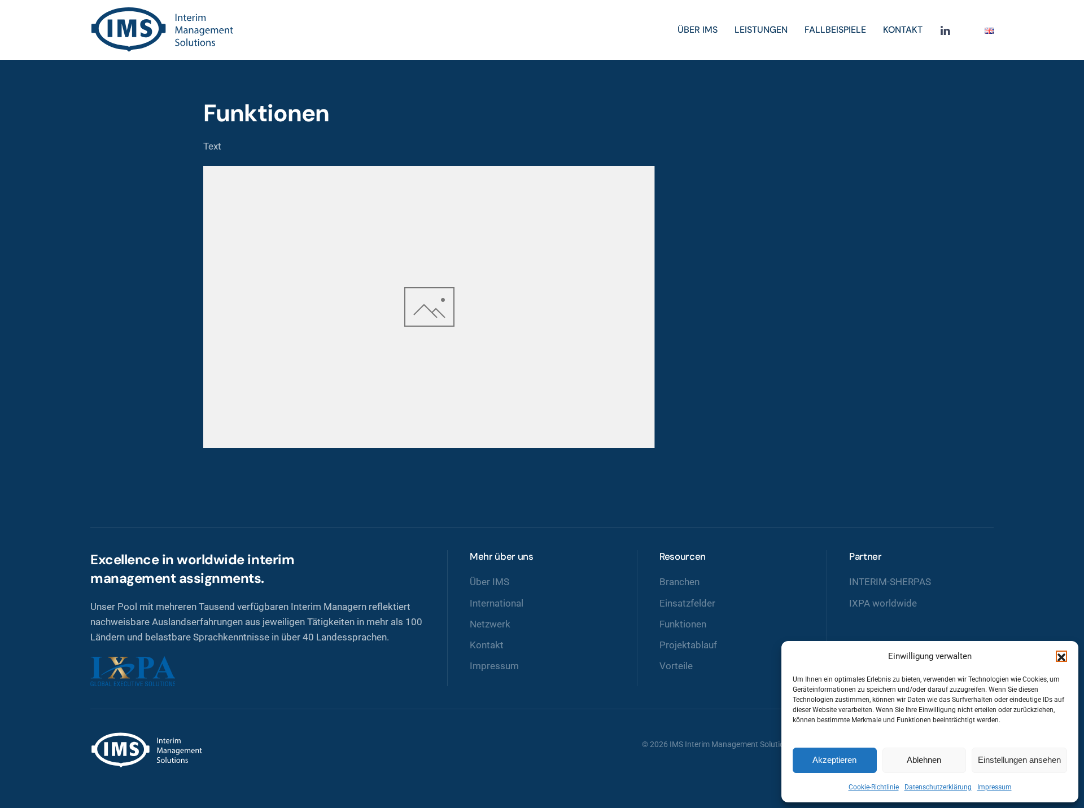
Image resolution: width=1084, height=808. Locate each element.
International (496, 603)
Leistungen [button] (761, 30)
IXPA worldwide (883, 603)
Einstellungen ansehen (1019, 760)
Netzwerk (490, 624)
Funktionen (682, 624)
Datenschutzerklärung (938, 787)
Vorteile (676, 665)
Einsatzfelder (687, 603)
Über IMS (489, 581)
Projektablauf (688, 645)
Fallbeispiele (835, 30)
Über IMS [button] (698, 30)
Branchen (679, 581)
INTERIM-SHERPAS (890, 581)
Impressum (994, 787)
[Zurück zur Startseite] (163, 30)
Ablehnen (924, 760)
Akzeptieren (834, 760)
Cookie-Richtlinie (874, 787)
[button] (1061, 656)
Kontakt (903, 30)
